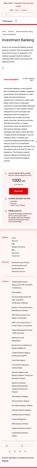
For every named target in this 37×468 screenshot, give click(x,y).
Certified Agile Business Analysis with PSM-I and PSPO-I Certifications (22, 285)
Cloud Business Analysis (20, 396)
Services (11, 31)
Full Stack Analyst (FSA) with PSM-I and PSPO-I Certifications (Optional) (21, 300)
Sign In (16, 10)
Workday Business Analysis (21, 415)
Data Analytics (16, 292)
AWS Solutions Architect (20, 424)
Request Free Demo (18, 247)
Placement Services (18, 271)
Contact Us (15, 256)
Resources (15, 253)
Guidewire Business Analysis (21, 410)
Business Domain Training (24, 31)
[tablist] (18, 79)
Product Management (19, 419)
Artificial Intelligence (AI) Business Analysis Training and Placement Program (22, 375)
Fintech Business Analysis (20, 401)
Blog (13, 250)
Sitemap (5, 461)
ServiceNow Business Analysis (22, 406)
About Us (15, 241)
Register (24, 10)
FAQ (13, 244)
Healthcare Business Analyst (21, 428)
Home (4, 31)
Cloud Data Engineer (18, 360)
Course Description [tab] (11, 80)
